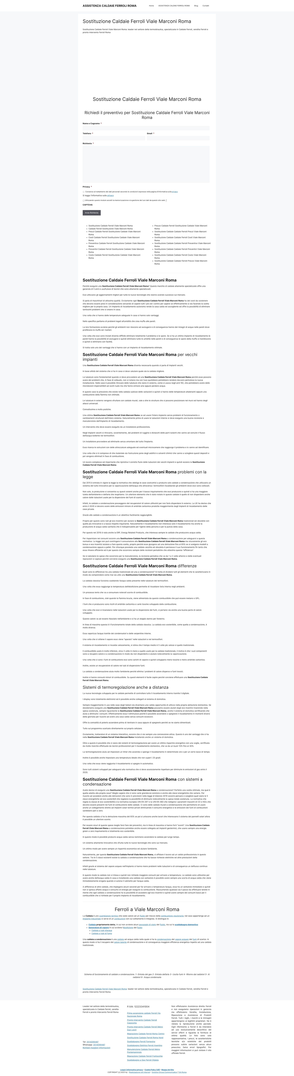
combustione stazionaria (172, 916)
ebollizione (128, 927)
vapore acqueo (182, 939)
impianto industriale (92, 919)
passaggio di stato (147, 924)
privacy (175, 192)
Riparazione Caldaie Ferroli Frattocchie (145, 1056)
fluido (142, 916)
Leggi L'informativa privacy (131, 1070)
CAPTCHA (88, 205)
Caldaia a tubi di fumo (102, 933)
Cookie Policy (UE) (152, 1070)
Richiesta (88, 143)
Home (151, 6)
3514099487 (93, 1042)
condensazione (164, 939)
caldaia (120, 939)
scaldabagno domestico (186, 924)
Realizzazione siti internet (139, 1072)
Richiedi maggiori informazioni (96, 1048)
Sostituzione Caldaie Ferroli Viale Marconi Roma (105, 989)
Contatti (206, 6)
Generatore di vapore (99, 927)
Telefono (88, 133)
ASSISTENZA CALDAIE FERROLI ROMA (110, 5)
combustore (119, 919)
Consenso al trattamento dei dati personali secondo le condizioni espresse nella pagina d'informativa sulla (131, 192)
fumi (195, 939)
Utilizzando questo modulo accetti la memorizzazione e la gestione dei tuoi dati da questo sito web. (126, 200)
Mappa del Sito (167, 1070)
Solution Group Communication (164, 1072)
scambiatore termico (108, 916)
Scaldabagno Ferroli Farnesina (141, 1041)
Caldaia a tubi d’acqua (102, 930)
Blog (196, 6)
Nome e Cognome (92, 123)
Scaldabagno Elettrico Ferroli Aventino (144, 1045)
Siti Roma (183, 1072)
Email (150, 133)
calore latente (120, 942)
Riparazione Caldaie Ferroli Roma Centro (145, 1034)
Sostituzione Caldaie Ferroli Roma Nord (145, 1037)
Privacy (87, 187)
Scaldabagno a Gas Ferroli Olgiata (143, 1060)
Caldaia (92, 924)
